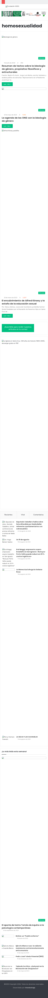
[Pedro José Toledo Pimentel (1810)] (8, 959)
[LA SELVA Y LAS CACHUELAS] (8, 740)
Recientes (8, 515)
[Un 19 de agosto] (8, 543)
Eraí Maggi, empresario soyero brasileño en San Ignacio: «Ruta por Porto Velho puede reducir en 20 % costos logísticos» (30, 553)
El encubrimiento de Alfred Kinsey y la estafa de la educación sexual (23, 302)
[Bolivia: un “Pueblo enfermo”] (8, 939)
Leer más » (7, 84)
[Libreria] (24, 13)
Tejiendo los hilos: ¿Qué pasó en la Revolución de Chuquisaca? (30, 967)
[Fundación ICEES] (12, 6)
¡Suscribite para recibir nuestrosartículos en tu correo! (17, 328)
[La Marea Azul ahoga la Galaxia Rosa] (8, 651)
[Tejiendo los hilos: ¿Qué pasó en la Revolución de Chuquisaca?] (8, 969)
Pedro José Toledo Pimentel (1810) (30, 956)
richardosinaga (30, 987)
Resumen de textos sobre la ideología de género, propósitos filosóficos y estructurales (23, 69)
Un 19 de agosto (22, 540)
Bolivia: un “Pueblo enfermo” (27, 936)
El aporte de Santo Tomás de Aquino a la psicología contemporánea (23, 926)
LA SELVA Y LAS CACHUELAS (27, 737)
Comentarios (38, 515)
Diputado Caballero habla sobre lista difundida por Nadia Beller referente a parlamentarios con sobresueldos (29, 525)
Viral (23, 515)
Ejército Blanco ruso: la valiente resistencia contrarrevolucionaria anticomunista (30, 948)
